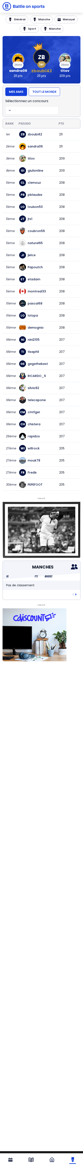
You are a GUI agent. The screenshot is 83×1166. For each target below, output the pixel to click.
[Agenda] (10, 1159)
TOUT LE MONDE (44, 92)
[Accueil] (24, 6)
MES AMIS (16, 92)
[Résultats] (31, 1159)
